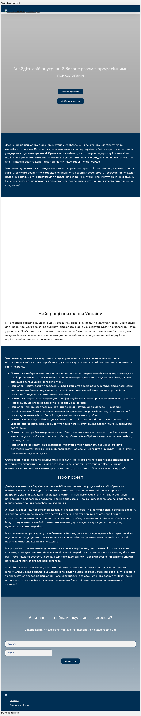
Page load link (10, 712)
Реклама (14, 700)
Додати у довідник (19, 705)
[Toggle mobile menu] (135, 10)
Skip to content (10, 3)
